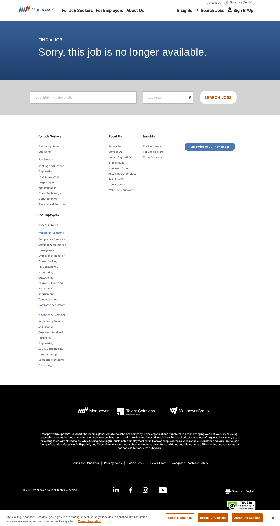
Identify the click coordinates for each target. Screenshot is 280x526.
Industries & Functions (51, 314)
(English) (241, 2)
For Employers (152, 146)
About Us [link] (115, 136)
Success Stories (48, 225)
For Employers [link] (48, 215)
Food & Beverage (49, 176)
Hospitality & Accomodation (47, 185)
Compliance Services (51, 239)
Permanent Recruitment (46, 291)
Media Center (116, 184)
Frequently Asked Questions (49, 149)
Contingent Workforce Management (52, 247)
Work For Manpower (121, 190)
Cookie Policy (135, 463)
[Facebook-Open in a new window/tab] (130, 490)
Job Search (45, 159)
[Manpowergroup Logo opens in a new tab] (185, 412)
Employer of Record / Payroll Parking (51, 258)
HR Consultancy (48, 266)
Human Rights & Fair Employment (120, 159)
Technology (45, 365)
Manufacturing (47, 198)
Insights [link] (149, 136)
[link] (140, 490)
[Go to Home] (36, 10)
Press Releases (152, 157)
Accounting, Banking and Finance (51, 324)
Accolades (114, 146)
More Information (89, 521)
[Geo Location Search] (189, 97)
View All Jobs (158, 463)
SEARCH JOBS (218, 97)
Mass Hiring (45, 272)
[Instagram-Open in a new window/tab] (145, 490)
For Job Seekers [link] (50, 136)
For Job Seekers (153, 151)
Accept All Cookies (247, 517)
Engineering (45, 171)
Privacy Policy (113, 463)
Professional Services (51, 204)
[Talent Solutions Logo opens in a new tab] (132, 412)
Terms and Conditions (85, 463)
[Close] (273, 518)
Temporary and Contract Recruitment (51, 302)
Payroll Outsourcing (50, 283)
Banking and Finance (51, 166)
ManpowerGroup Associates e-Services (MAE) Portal (122, 173)
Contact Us (214, 2)
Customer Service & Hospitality (50, 335)
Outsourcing (45, 277)
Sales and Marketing (51, 359)
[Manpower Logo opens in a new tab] (90, 412)
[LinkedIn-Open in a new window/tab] (116, 489)
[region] (140, 518)
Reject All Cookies (212, 517)
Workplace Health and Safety (190, 463)
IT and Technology (49, 193)
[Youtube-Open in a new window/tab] (163, 490)
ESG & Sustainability (50, 348)
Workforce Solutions (51, 232)
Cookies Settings (180, 517)
